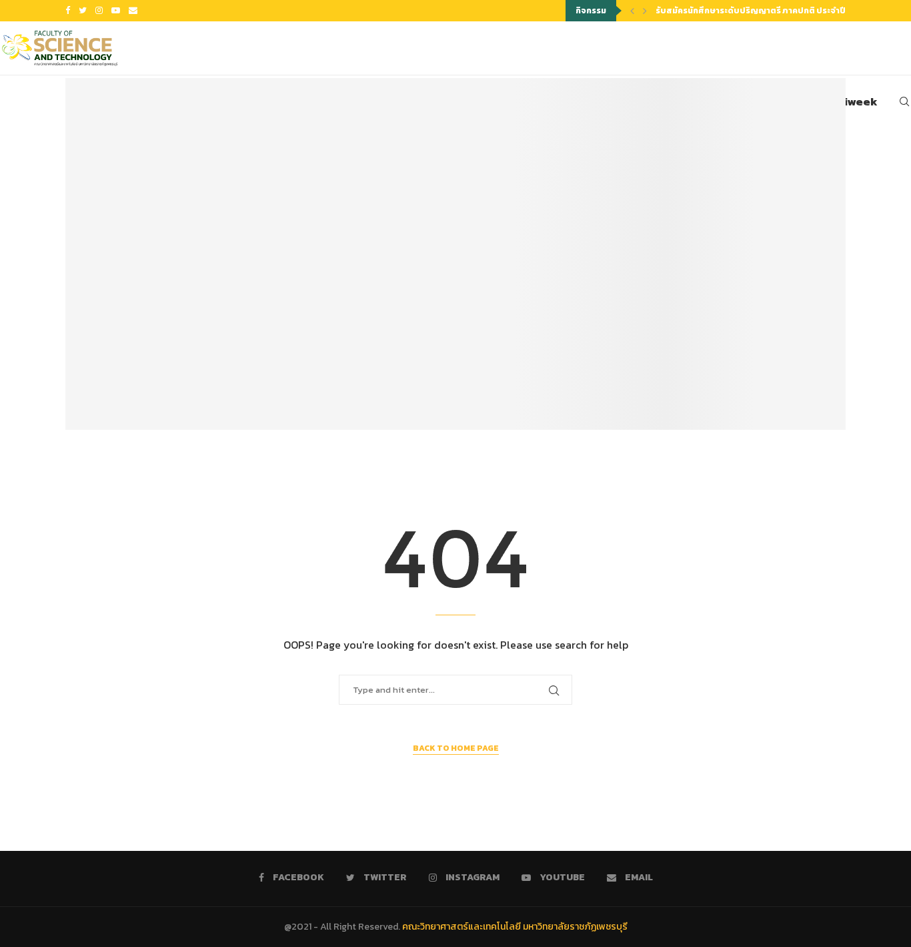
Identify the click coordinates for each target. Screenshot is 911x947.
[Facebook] (67, 10)
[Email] (133, 10)
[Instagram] (99, 10)
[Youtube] (115, 10)
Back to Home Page (456, 748)
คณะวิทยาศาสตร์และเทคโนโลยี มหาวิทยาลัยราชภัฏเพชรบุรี (515, 927)
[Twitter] (83, 10)
